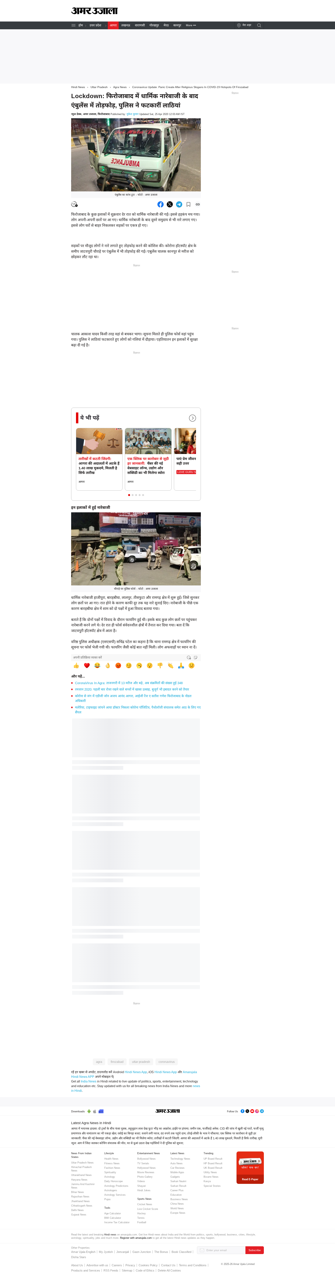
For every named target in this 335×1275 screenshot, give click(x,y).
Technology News (180, 1158)
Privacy (130, 1265)
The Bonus (161, 1251)
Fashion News (112, 1167)
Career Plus (177, 1190)
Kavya (207, 1181)
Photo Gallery (145, 1176)
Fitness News (112, 1163)
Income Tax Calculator (117, 1222)
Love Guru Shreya (191, 472)
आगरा (113, 25)
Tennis (141, 1217)
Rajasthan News (80, 1196)
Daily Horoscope (113, 1181)
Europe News (177, 1212)
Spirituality (110, 1172)
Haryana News (79, 1179)
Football (141, 1222)
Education (176, 1194)
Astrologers (110, 1190)
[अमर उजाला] (94, 13)
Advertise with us (97, 1265)
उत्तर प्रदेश (95, 25)
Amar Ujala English (83, 1251)
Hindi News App (136, 1072)
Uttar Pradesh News (82, 1162)
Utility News (210, 1172)
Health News (111, 1158)
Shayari (141, 1185)
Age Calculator (112, 1213)
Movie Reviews (145, 1172)
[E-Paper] (250, 1167)
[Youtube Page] (252, 1110)
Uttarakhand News (81, 1175)
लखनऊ (125, 25)
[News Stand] (101, 1110)
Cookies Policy (148, 1265)
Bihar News (77, 1192)
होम (81, 25)
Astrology (109, 1176)
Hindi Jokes (143, 1190)
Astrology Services (115, 1194)
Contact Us (168, 1265)
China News (177, 1203)
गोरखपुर (154, 25)
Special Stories (212, 1185)
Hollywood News (146, 1167)
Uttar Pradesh (99, 87)
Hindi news (110, 1234)
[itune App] (94, 1110)
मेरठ (166, 25)
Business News (179, 1199)
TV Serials (143, 1163)
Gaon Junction (141, 1251)
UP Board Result (213, 1158)
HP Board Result (213, 1163)
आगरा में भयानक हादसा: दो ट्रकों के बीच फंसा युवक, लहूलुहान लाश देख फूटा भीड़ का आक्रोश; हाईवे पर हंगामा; (130, 1128)
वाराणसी (140, 25)
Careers (117, 1265)
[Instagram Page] (257, 1110)
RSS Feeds (111, 1270)
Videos (141, 1181)
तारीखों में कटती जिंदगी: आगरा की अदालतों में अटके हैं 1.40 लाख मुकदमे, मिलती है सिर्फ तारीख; (205, 1138)
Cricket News (144, 1204)
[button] (129, 495)
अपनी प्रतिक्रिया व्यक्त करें (87, 657)
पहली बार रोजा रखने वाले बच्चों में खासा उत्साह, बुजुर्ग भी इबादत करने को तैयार (132, 689)
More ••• (191, 25)
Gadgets (175, 1176)
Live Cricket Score (147, 1209)
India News (88, 1081)
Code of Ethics (145, 1270)
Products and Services (85, 1270)
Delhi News (77, 1210)
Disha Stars (78, 1257)
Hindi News (78, 87)
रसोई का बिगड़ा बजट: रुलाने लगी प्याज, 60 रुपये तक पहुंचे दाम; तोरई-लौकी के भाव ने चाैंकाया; (168, 1133)
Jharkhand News (80, 1201)
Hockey (141, 1213)
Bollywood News (146, 1158)
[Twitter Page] (247, 1110)
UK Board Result (213, 1167)
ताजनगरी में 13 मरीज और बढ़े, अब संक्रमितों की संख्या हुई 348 (129, 683)
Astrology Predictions (116, 1185)
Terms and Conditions (192, 1265)
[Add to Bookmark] (188, 204)
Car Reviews (177, 1167)
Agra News (120, 87)
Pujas (107, 1199)
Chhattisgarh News (81, 1205)
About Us (77, 1265)
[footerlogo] (167, 1111)
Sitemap (127, 1270)
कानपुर (177, 25)
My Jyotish (106, 1251)
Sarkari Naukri (178, 1181)
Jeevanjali (122, 1251)
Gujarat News (78, 1214)
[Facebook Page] (242, 1110)
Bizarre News (211, 1176)
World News (177, 1208)
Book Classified (181, 1251)
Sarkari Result (178, 1185)
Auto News (176, 1163)
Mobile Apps (177, 1172)
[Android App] (89, 1110)
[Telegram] (262, 1110)
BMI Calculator (112, 1217)
